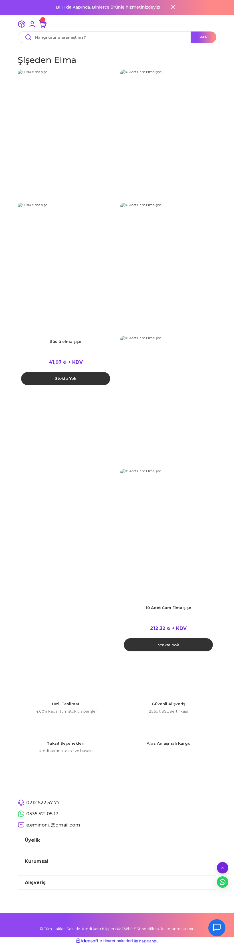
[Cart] (43, 24)
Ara (203, 37)
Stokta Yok (65, 378)
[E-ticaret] (116, 941)
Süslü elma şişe (65, 341)
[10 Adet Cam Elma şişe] (168, 136)
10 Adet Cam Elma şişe (168, 607)
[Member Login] (32, 24)
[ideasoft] (87, 941)
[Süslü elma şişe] (66, 136)
